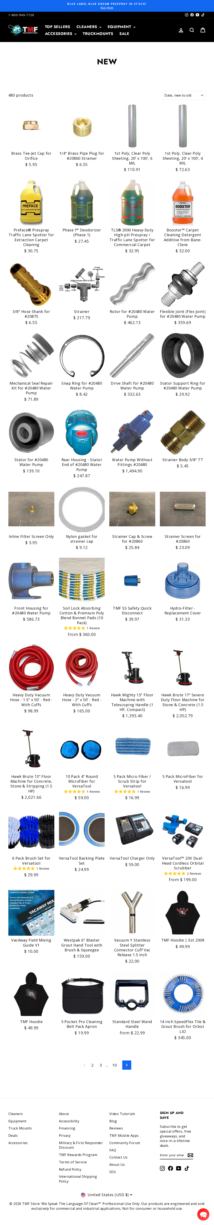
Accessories (59, 33)
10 (114, 1065)
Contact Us (118, 1157)
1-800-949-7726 (21, 15)
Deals (13, 1135)
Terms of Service (73, 1162)
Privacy (65, 1135)
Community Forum (124, 1143)
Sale (124, 33)
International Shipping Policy (78, 1179)
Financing (67, 1128)
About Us (117, 1164)
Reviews (116, 1128)
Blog (113, 1121)
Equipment (120, 26)
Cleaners (87, 26)
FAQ (112, 1150)
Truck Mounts (20, 1128)
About (64, 1113)
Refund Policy (70, 1169)
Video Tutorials (122, 1113)
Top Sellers (57, 26)
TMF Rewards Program (78, 1154)
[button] (203, 1214)
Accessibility (69, 1121)
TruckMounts (98, 33)
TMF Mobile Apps (124, 1135)
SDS (112, 1172)
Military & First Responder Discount (81, 1145)
